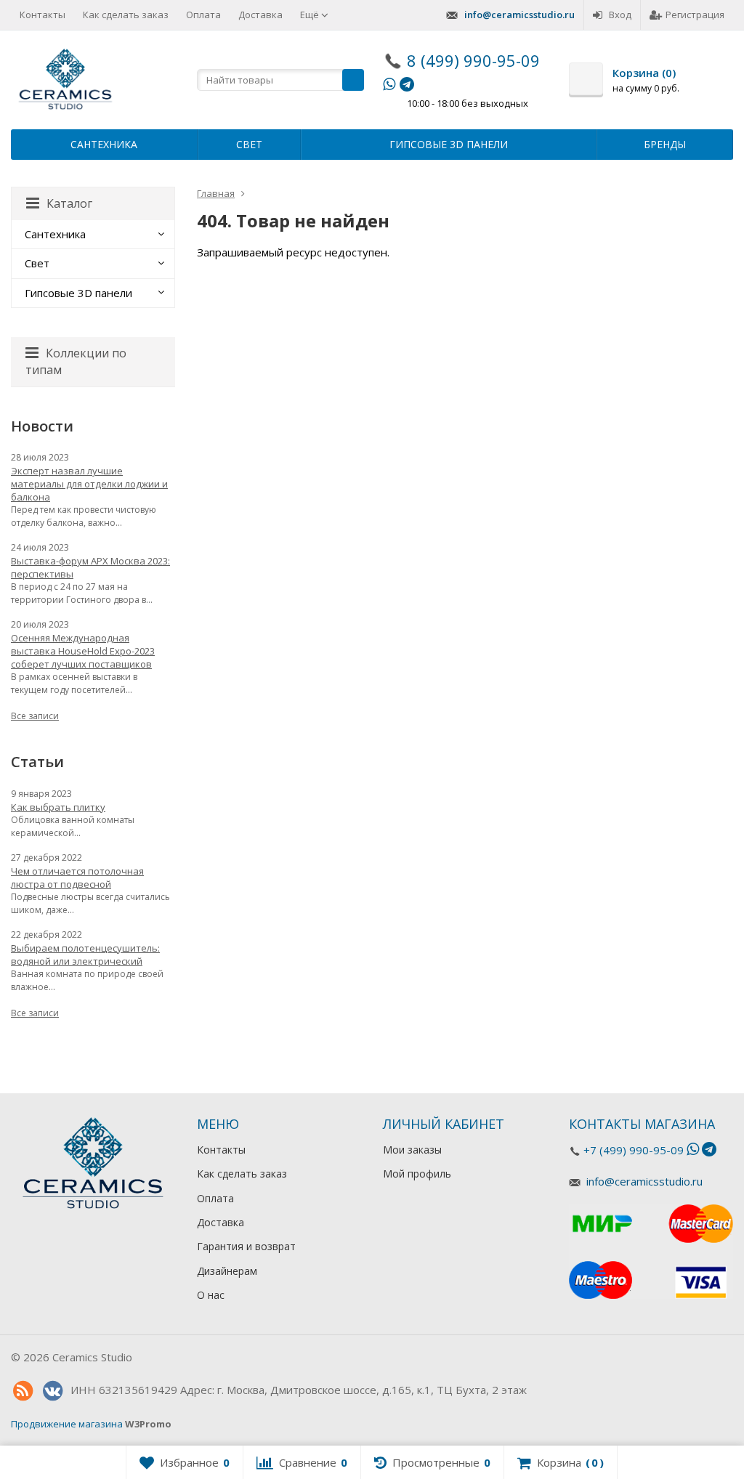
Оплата (203, 14)
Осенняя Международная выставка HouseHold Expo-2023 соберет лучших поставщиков (83, 650)
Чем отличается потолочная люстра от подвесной (77, 877)
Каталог (69, 203)
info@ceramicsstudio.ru (519, 14)
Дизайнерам (227, 1271)
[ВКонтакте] (52, 1391)
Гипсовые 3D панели (448, 144)
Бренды (665, 144)
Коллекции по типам (75, 361)
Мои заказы (412, 1149)
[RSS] (22, 1391)
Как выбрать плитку (58, 807)
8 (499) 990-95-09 (473, 60)
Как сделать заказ (126, 14)
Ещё (310, 14)
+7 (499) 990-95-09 (633, 1150)
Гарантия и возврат (246, 1246)
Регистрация (695, 14)
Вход (620, 14)
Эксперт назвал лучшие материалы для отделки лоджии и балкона (89, 483)
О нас (211, 1295)
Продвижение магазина (67, 1423)
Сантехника (103, 144)
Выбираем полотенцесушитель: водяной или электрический (85, 954)
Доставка (260, 14)
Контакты (42, 14)
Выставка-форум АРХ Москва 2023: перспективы (90, 567)
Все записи (35, 716)
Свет (249, 144)
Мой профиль (417, 1173)
